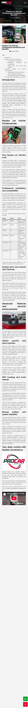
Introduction (8, 57)
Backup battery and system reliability (16, 75)
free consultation (13, 486)
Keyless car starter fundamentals (13, 59)
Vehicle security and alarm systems (16, 72)
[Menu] (25, 3)
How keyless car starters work (15, 61)
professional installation (13, 93)
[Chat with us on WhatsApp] (25, 699)
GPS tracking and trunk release (15, 73)
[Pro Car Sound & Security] (6, 3)
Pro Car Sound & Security (9, 481)
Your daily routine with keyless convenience (15, 77)
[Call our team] (25, 704)
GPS (7, 384)
